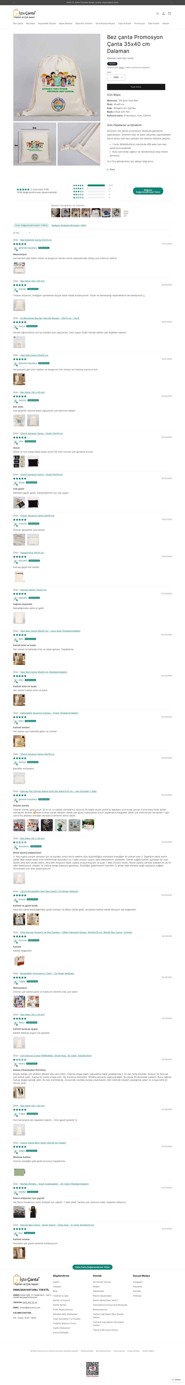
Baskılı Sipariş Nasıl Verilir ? (105, 1300)
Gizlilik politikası (87, 1351)
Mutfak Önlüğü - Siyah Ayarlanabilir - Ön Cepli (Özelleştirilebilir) (54, 1184)
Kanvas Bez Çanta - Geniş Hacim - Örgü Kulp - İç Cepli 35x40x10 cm (57, 1225)
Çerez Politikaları (61, 1333)
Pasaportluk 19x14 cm (32, 553)
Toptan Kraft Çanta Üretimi (105, 1330)
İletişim (96, 1286)
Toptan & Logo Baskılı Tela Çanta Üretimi (108, 1324)
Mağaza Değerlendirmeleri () (69, 225)
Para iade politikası (103, 1351)
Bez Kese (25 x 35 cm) (32, 838)
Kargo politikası (134, 1351)
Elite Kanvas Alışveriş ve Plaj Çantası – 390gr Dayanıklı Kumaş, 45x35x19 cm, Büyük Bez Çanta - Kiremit (76, 932)
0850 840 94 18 (30, 1302)
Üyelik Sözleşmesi (61, 1328)
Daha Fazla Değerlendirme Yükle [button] (92, 1267)
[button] (158, 13)
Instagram (137, 1282)
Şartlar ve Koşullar (61, 1300)
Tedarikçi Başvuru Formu (64, 1323)
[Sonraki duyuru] (171, 2)
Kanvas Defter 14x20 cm (33, 590)
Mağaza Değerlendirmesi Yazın (148, 191)
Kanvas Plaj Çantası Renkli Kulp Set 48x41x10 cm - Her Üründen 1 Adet (58, 791)
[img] (37, 189)
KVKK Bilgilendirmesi (63, 1309)
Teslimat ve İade (60, 1296)
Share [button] (112, 169)
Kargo (121, 67)
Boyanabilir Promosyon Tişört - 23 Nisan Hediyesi (47, 973)
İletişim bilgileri (148, 1351)
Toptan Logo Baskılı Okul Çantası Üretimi (108, 1316)
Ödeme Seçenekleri (102, 1296)
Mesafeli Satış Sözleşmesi (65, 1314)
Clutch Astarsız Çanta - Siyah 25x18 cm (41, 433)
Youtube (137, 1291)
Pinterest (137, 1296)
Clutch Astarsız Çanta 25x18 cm (37, 515)
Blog (55, 1291)
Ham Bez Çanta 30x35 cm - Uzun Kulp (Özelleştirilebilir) (50, 631)
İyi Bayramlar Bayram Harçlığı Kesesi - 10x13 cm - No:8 (49, 318)
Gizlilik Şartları (59, 1305)
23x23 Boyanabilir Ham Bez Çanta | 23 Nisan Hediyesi (49, 891)
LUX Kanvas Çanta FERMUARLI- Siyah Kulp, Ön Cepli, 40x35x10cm (56, 1055)
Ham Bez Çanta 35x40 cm (34, 355)
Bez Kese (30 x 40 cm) (32, 392)
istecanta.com (42, 1351)
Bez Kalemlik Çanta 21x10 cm (36, 240)
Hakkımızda (98, 1291)
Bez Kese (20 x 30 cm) (32, 1014)
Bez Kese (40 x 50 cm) (32, 281)
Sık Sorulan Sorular (102, 1282)
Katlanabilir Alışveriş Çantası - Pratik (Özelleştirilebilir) (49, 713)
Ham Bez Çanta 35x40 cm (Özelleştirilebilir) (43, 672)
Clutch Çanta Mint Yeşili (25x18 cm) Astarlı (43, 1143)
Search (56, 1282)
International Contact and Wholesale (110, 1305)
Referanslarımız (100, 1309)
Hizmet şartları (119, 1351)
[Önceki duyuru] (14, 2)
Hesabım (57, 1286)
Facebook (137, 1286)
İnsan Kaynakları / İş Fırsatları (67, 1319)
